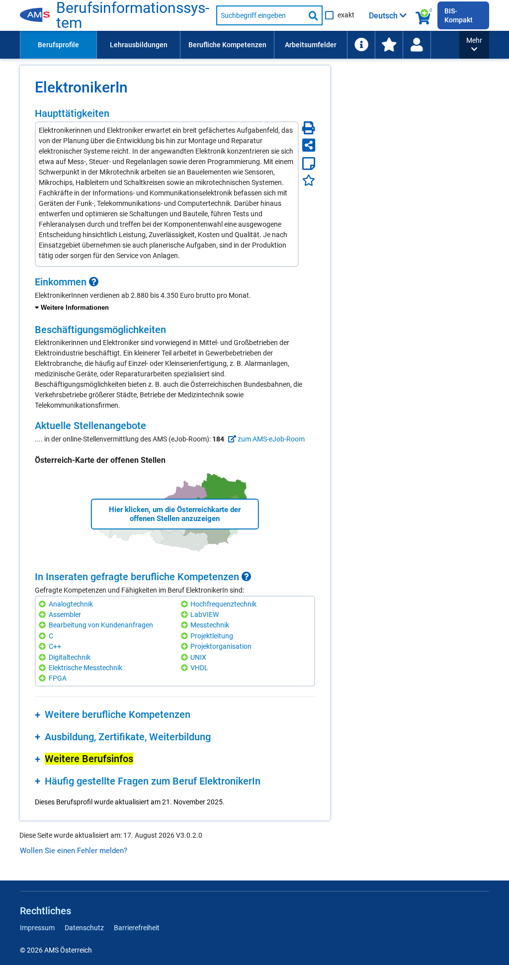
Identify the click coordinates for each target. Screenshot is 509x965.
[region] (175, 295)
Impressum (37, 928)
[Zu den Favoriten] (389, 45)
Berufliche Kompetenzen (227, 45)
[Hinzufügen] (43, 604)
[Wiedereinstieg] (416, 45)
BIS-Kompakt (458, 15)
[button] (474, 45)
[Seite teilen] (308, 145)
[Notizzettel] (308, 163)
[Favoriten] (308, 180)
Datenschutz (84, 928)
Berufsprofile (58, 45)
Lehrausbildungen (139, 45)
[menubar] (239, 45)
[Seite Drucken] (308, 127)
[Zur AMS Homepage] (38, 15)
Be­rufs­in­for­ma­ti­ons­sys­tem (132, 15)
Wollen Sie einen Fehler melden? (73, 850)
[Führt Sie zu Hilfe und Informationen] (361, 45)
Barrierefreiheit (137, 928)
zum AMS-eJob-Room (270, 439)
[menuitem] (58, 45)
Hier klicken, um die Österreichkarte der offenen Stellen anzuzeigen (175, 514)
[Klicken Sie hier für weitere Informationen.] (94, 282)
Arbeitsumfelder (311, 45)
